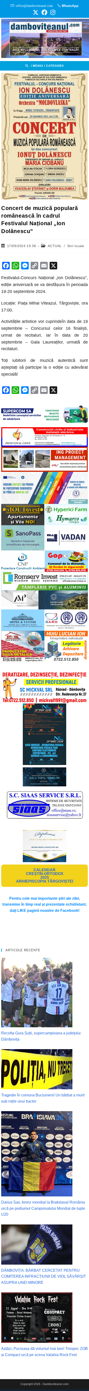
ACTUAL (54, 246)
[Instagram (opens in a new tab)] (52, 12)
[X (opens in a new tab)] (35, 12)
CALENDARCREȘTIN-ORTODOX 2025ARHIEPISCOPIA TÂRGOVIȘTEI (44, 875)
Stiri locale (75, 246)
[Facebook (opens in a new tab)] (44, 12)
